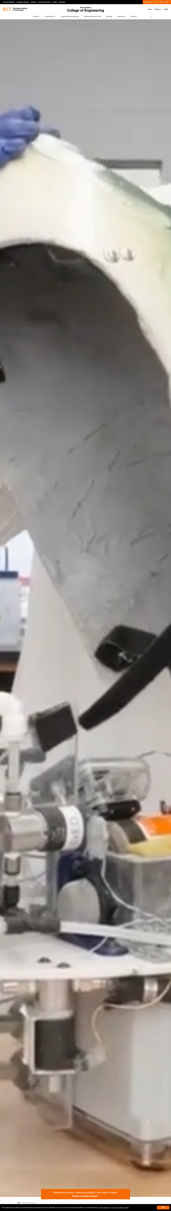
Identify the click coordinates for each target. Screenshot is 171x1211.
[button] (151, 16)
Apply (161, 2)
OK (163, 1207)
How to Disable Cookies (120, 1207)
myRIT (166, 9)
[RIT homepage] (15, 9)
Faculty (109, 16)
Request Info (148, 2)
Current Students (22, 2)
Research (121, 16)
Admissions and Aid (92, 16)
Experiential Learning (70, 16)
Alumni (54, 2)
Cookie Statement (104, 1207)
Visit (156, 2)
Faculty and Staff (44, 2)
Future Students (9, 2)
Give (166, 2)
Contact (133, 16)
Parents (33, 2)
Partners (62, 2)
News (150, 9)
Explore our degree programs (84, 1196)
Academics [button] (49, 16)
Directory (158, 9)
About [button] (35, 16)
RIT (19, 1203)
